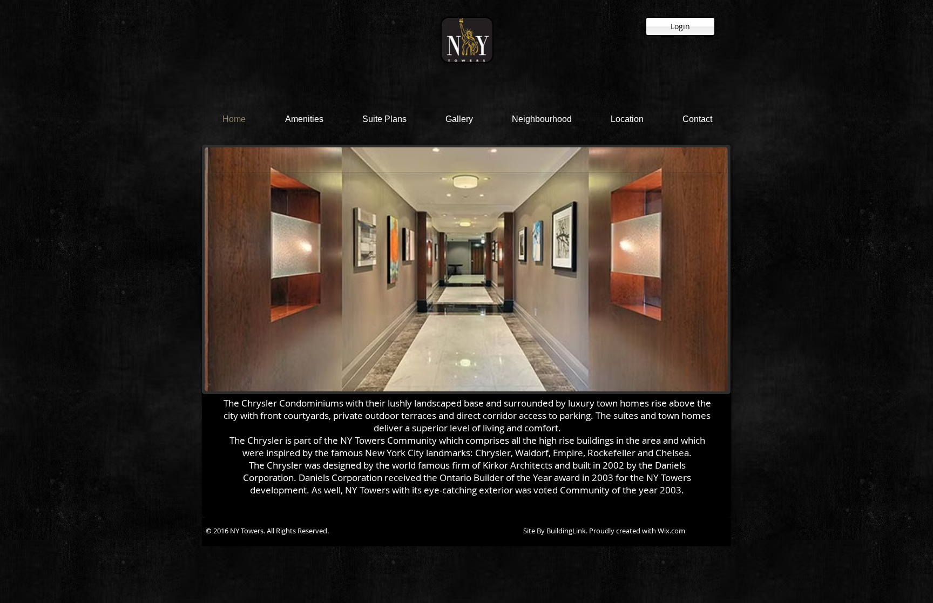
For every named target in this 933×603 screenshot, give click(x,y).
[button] (466, 269)
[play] (711, 375)
